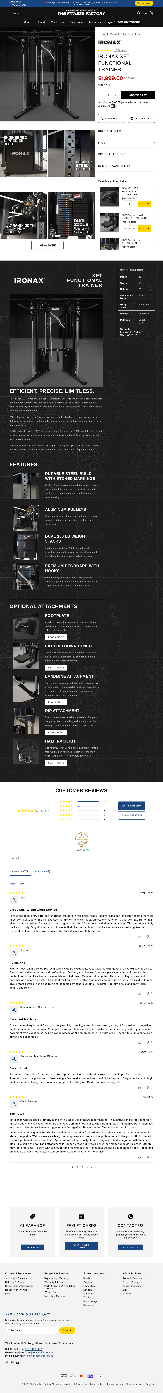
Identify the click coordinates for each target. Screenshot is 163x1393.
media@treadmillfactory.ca (38, 1355)
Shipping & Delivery (16, 1278)
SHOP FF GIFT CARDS (81, 1246)
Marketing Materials (55, 1296)
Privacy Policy (130, 1282)
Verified (81, 850)
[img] (17, 893)
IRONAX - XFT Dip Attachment (132, 241)
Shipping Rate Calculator (19, 1286)
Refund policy (80, 1384)
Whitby (87, 1297)
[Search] (139, 13)
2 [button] (77, 1167)
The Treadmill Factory (40, 1384)
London (87, 1290)
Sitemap (127, 1293)
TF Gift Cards (52, 1292)
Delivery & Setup (14, 1282)
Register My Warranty (56, 1278)
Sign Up (67, 1330)
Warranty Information (56, 1282)
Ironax (101, 34)
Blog (125, 1290)
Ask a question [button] (132, 815)
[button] (151, 13)
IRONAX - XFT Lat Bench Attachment (135, 216)
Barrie (86, 1278)
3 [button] (83, 1167)
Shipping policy (133, 1384)
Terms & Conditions (134, 1278)
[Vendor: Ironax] (110, 45)
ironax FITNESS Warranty (130, 333)
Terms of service (115, 1384)
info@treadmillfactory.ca (39, 1352)
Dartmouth (89, 1305)
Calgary (87, 1282)
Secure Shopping (132, 1286)
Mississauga (90, 1301)
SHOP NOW (32, 1247)
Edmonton (89, 1286)
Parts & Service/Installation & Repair (60, 1287)
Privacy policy (97, 1384)
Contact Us (130, 1247)
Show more (47, 245)
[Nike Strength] (123, 22)
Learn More (104, 106)
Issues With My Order (17, 1290)
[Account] (145, 13)
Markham (88, 1293)
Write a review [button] (132, 805)
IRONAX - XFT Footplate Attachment (130, 191)
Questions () (41, 871)
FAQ (7, 1293)
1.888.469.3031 (33, 1349)
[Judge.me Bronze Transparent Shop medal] (81, 838)
